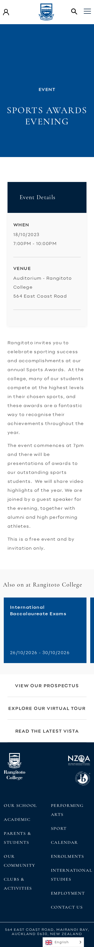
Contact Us (67, 907)
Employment (68, 893)
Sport (59, 828)
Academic (17, 819)
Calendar (64, 842)
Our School (20, 805)
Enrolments (67, 856)
